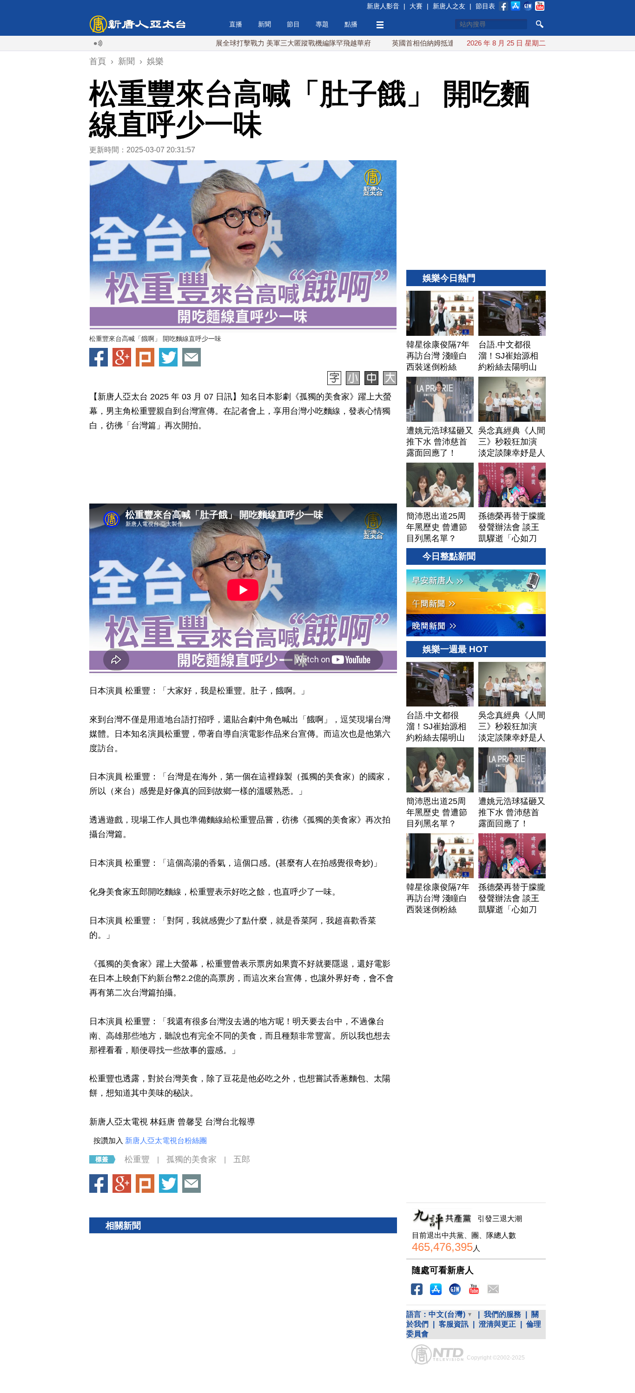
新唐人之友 (449, 6)
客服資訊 (454, 1324)
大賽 (416, 6)
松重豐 (137, 1159)
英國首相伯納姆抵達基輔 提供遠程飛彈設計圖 (431, 43)
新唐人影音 (383, 6)
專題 (322, 24)
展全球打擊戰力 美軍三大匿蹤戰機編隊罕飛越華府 (262, 43)
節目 (293, 24)
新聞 (264, 24)
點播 (350, 24)
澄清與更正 (497, 1324)
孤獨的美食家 (191, 1159)
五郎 (241, 1159)
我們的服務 (502, 1314)
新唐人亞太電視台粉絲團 (166, 1140)
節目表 (485, 6)
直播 (235, 24)
